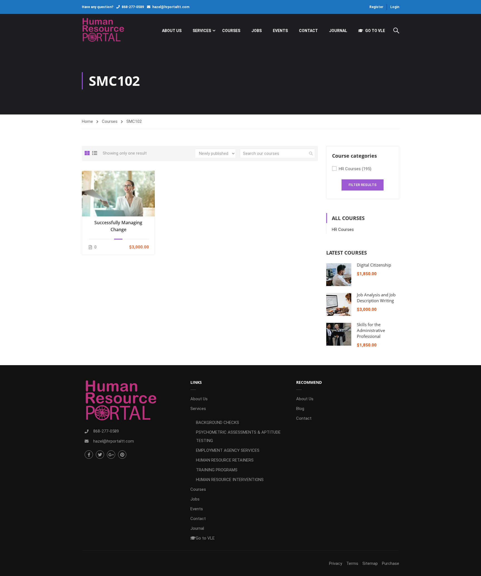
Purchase (390, 563)
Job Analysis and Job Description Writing (376, 297)
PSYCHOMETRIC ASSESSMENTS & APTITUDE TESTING (238, 436)
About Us (171, 30)
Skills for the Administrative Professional (371, 330)
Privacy (335, 563)
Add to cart (118, 193)
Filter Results (363, 185)
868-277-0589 (133, 7)
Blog (300, 408)
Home (87, 121)
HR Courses (355, 168)
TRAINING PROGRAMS (216, 469)
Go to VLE (375, 30)
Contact (308, 30)
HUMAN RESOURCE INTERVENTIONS (230, 479)
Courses (231, 30)
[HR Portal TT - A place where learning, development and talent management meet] (103, 30)
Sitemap (370, 563)
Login (394, 7)
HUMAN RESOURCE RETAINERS (225, 460)
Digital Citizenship (374, 265)
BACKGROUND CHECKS (217, 422)
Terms (352, 563)
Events (280, 30)
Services (202, 30)
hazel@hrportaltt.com (170, 7)
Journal (338, 30)
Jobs (256, 30)
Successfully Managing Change (118, 226)
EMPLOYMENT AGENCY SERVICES (227, 450)
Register (376, 7)
